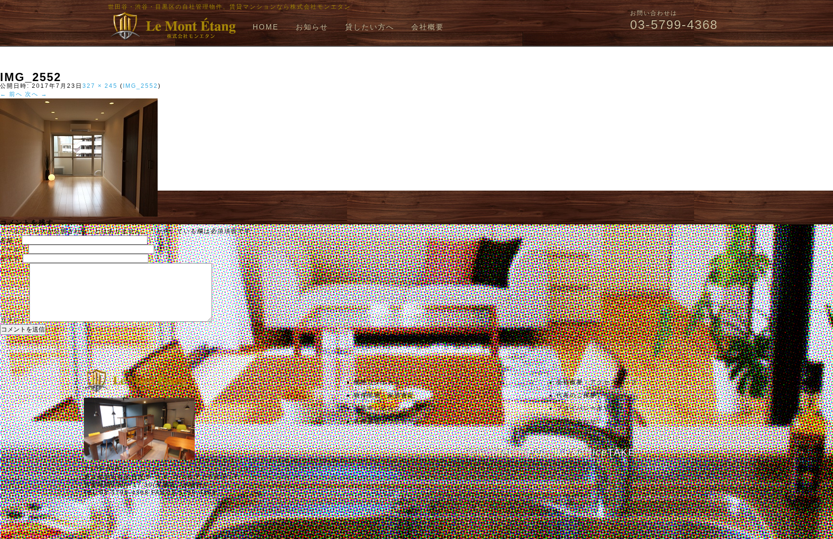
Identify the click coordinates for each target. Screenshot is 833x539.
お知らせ (312, 27)
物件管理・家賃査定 (384, 395)
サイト (10, 258)
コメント (13, 320)
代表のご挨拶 (576, 395)
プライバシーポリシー (590, 408)
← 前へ (11, 94)
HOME (266, 27)
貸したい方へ (369, 27)
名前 (9, 240)
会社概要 (427, 27)
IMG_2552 (140, 86)
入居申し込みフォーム (387, 408)
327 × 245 (100, 86)
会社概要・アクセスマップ (596, 382)
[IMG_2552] (79, 214)
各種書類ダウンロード (387, 421)
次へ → (36, 94)
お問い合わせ (576, 421)
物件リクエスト (377, 382)
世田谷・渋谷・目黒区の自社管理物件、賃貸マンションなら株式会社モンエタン (229, 6)
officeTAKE (606, 452)
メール (13, 249)
